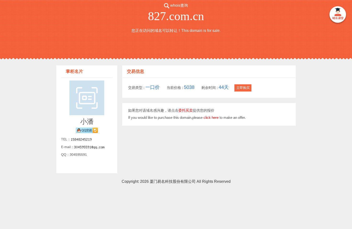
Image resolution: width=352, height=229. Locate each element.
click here (211, 117)
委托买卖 (185, 110)
